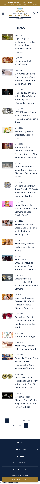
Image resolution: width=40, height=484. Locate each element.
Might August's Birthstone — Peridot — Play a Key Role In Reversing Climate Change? (26, 45)
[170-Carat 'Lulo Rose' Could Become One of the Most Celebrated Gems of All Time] (7, 72)
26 (13, 425)
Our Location (20, 463)
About (20, 442)
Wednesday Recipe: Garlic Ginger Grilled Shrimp (25, 247)
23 (24, 421)
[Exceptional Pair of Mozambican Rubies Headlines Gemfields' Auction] (7, 316)
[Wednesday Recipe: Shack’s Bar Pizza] (7, 60)
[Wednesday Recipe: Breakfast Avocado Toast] (7, 130)
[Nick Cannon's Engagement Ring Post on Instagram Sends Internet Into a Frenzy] (7, 258)
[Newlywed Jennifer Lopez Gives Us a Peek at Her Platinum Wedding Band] (7, 223)
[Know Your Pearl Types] (7, 335)
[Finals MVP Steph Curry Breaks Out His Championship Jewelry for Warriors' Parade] (7, 357)
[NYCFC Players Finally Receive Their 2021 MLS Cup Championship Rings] (7, 111)
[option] (20, 3)
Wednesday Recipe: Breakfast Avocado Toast (24, 134)
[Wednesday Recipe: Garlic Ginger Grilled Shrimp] (7, 242)
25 (34, 421)
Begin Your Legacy (20, 479)
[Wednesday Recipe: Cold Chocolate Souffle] (7, 344)
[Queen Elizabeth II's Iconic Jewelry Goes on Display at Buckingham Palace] (7, 165)
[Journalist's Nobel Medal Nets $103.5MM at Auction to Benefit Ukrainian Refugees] (7, 376)
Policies (20, 456)
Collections (20, 449)
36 (20, 425)
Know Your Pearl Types (26, 336)
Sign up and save (20, 469)
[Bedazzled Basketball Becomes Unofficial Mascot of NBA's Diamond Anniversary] (7, 297)
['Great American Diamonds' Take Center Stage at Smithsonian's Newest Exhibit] (7, 395)
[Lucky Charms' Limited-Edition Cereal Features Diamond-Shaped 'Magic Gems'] (7, 204)
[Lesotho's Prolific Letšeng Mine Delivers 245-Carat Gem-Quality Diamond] (7, 277)
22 (19, 421)
